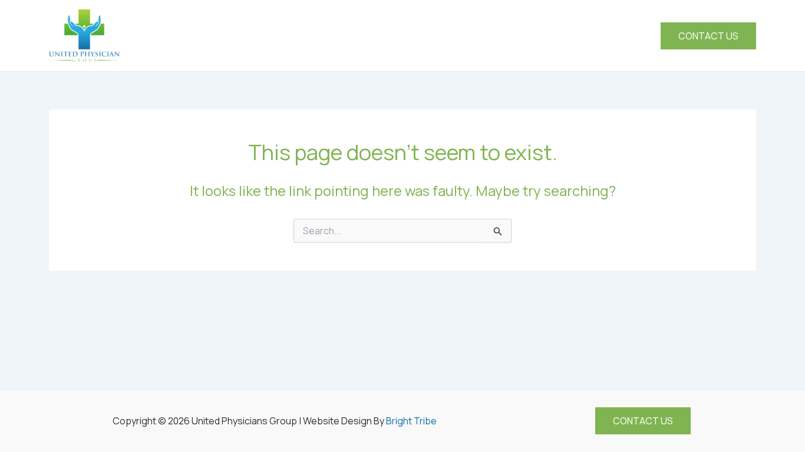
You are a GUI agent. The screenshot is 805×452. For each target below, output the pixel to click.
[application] (493, 35)
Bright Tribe (411, 420)
